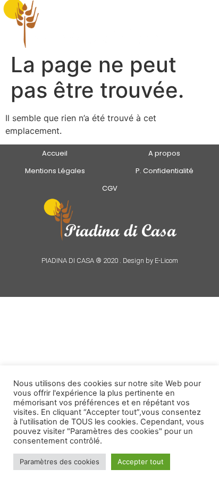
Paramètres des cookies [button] (59, 461)
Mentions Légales (55, 171)
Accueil (55, 153)
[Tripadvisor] (117, 276)
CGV (109, 188)
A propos (164, 153)
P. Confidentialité (164, 171)
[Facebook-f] (102, 276)
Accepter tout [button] (140, 461)
